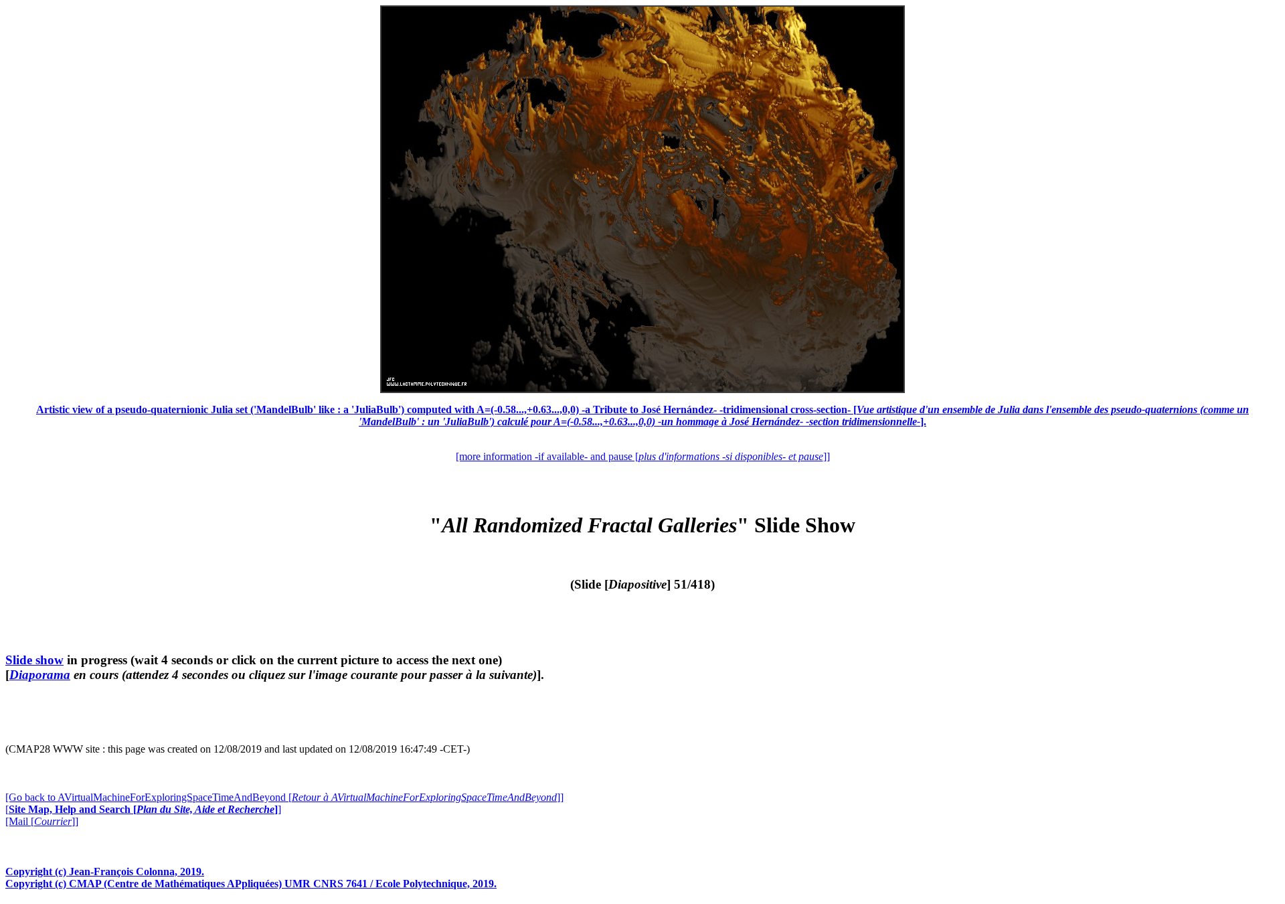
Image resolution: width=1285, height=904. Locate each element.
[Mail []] (41, 821)
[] (143, 809)
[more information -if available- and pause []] (643, 456)
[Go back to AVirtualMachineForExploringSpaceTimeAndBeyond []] (284, 797)
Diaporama (39, 675)
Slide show (34, 660)
